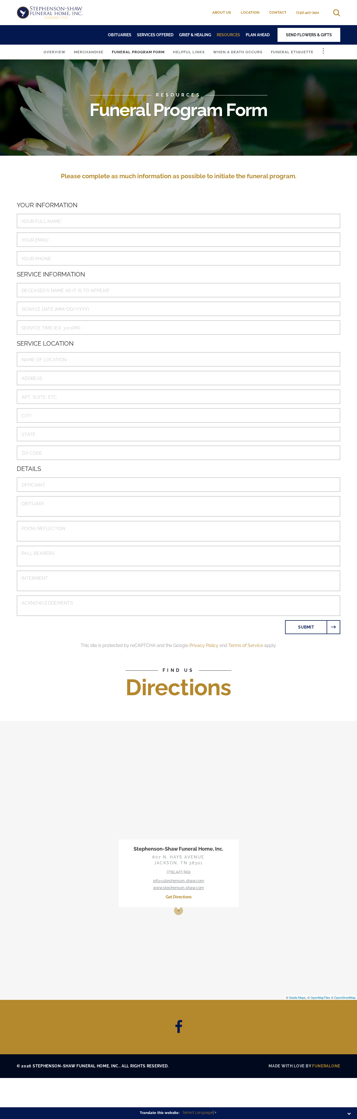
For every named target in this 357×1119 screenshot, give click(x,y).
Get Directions (179, 897)
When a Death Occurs (237, 52)
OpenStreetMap (345, 997)
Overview (55, 52)
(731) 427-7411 (307, 12)
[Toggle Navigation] (323, 51)
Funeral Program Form (138, 52)
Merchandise (88, 52)
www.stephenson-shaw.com (178, 887)
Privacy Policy (203, 645)
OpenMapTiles (320, 997)
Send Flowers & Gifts (309, 35)
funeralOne (326, 1066)
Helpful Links (189, 52)
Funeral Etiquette (292, 52)
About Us (221, 12)
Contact (277, 12)
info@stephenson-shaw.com (178, 881)
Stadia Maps (297, 997)
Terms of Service (245, 645)
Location (250, 12)
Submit (306, 627)
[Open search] (336, 13)
